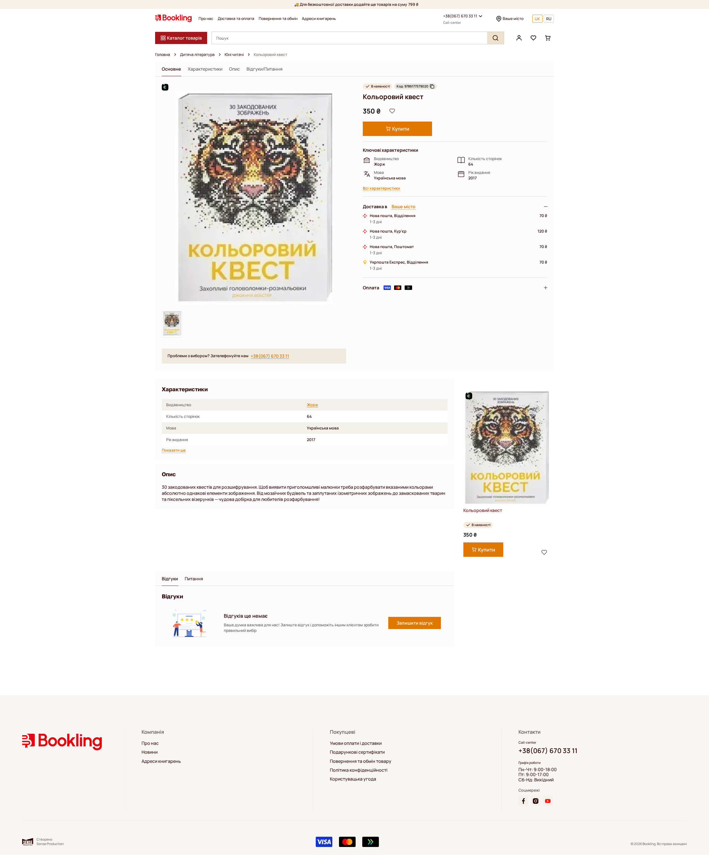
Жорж (312, 404)
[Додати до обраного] (392, 111)
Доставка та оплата (236, 18)
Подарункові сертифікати (357, 752)
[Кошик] (548, 38)
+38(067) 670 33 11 (460, 16)
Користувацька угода (353, 778)
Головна (162, 54)
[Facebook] (523, 801)
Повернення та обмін (278, 18)
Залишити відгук (415, 623)
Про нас (206, 18)
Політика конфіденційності (358, 770)
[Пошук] (495, 38)
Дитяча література (197, 54)
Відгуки (170, 579)
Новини (150, 752)
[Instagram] (535, 801)
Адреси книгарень (319, 18)
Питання (194, 579)
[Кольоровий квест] (506, 447)
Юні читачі (234, 54)
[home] (175, 54)
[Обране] (533, 38)
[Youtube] (547, 801)
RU (548, 18)
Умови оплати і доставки (356, 743)
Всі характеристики (381, 188)
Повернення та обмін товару (360, 761)
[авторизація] (519, 38)
